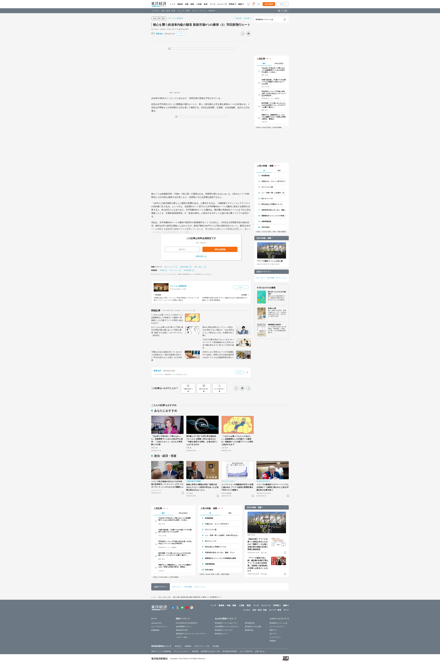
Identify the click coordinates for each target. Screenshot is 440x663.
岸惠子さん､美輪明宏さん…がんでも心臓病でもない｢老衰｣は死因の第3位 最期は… (273, 117)
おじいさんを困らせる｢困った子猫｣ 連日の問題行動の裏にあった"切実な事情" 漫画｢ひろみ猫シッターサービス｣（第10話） (167, 331)
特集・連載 (189, 4)
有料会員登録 (269, 4)
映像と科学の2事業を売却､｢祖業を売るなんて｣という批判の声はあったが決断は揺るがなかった (202, 487)
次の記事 (246, 18)
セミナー (221, 4)
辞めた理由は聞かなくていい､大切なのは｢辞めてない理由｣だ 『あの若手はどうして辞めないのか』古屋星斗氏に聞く (218, 331)
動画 (206, 4)
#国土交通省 (184, 267)
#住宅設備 (187, 270)
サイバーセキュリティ (159, 626)
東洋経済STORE (182, 630)
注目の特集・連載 (263, 238)
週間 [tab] (279, 170)
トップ (172, 4)
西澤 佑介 (159, 34)
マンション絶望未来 (178, 286)
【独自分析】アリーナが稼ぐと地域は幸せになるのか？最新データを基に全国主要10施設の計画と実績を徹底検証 (258, 544)
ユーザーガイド (275, 637)
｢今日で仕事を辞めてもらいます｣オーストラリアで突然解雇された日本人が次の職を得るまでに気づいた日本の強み (218, 344)
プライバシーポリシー (181, 651)
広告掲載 (215, 646)
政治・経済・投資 (168, 11)
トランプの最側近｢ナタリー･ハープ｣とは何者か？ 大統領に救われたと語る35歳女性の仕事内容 (272, 487)
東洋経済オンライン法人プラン (226, 623)
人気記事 (261, 59)
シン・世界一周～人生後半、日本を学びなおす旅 (273, 193)
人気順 (199, 4)
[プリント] (248, 33)
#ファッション (281, 278)
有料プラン (274, 630)
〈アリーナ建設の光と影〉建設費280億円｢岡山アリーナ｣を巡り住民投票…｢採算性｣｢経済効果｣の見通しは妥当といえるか (258, 564)
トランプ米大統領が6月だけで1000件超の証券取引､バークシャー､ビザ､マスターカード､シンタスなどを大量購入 (167, 484)
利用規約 (273, 641)
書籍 (240, 4)
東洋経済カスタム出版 (253, 626)
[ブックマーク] (242, 33)
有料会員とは (201, 256)
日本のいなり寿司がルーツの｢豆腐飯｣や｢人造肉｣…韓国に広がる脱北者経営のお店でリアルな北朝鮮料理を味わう (218, 354)
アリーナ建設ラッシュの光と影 (270, 261)
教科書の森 (249, 630)
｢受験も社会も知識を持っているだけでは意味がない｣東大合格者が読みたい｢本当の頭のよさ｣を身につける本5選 (166, 356)
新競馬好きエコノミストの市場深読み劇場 (273, 216)
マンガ (212, 4)
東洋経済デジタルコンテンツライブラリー (191, 634)
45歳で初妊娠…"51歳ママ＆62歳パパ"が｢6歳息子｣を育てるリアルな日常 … (273, 82)
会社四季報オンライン (184, 626)
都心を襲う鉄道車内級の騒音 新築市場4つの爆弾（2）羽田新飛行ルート (201, 24)
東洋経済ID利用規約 (230, 651)
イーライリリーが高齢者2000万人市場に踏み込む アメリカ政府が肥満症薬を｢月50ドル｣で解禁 (237, 487)
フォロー (181, 34)
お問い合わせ (260, 651)
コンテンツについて (277, 626)
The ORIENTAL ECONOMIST (186, 623)
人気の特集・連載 (265, 166)
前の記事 (238, 18)
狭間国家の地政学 (274, 324)
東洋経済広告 (250, 623)
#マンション (174, 270)
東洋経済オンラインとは (264, 19)
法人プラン (274, 634)
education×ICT (156, 623)
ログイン (282, 4)
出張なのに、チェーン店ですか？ (273, 181)
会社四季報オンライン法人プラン (227, 626)
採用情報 (188, 646)
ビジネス (155, 11)
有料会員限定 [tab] (279, 63)
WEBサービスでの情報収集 (161, 651)
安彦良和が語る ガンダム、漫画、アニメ (273, 210)
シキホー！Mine (182, 637)
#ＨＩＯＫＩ (260, 278)
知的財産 (195, 651)
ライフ (194, 11)
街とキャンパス (267, 198)
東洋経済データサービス (224, 630)
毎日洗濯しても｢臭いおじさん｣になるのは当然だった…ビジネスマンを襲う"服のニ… (273, 105)
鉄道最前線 (265, 175)
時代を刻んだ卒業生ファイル (271, 204)
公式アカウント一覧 (201, 646)
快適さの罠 (272, 308)
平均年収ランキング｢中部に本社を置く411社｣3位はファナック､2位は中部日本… (273, 93)
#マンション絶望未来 (176, 18)
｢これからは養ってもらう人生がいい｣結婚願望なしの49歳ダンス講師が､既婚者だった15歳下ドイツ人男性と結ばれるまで (167, 319)
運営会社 (178, 646)
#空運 (162, 270)
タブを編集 (283, 11)
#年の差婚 (271, 278)
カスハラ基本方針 (246, 651)
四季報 (231, 4)
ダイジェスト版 (267, 187)
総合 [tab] (264, 63)
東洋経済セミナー (221, 634)
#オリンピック (169, 267)
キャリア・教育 (184, 11)
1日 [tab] (264, 170)
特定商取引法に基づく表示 (210, 651)
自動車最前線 (266, 221)
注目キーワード (262, 272)
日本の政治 (265, 227)
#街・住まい (199, 267)
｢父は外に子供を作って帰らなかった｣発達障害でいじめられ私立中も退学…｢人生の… (273, 70)
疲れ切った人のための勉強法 (277, 293)
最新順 (180, 4)
